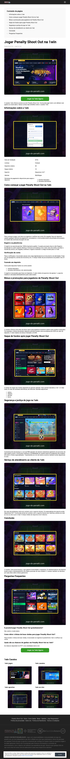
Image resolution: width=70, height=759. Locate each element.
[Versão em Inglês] (19, 10)
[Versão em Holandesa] (41, 10)
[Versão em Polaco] (63, 10)
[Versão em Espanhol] (24, 10)
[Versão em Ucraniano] (46, 10)
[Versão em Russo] (32, 10)
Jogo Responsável (52, 718)
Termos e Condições (53, 720)
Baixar (38, 718)
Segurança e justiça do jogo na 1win (19, 25)
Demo (25, 718)
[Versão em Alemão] (59, 10)
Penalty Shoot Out (8, 46)
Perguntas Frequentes (15, 33)
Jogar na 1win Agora (35, 99)
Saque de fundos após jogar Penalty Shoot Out (23, 22)
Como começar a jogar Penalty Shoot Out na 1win (24, 17)
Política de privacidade (18, 720)
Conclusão (12, 31)
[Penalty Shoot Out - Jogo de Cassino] (7, 2)
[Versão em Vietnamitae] (50, 10)
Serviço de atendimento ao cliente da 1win (22, 28)
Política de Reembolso (39, 720)
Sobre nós (28, 720)
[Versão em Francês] (28, 10)
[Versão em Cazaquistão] (55, 10)
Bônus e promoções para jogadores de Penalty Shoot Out (26, 20)
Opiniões (43, 718)
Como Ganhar (32, 718)
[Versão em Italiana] (37, 10)
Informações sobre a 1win (17, 14)
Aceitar (60, 754)
